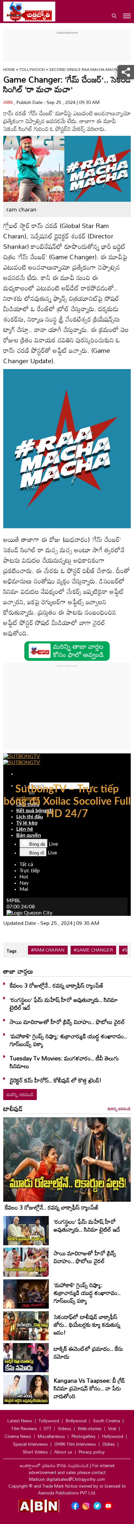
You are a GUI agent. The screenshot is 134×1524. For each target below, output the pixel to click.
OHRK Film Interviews (75, 1444)
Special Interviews (30, 1444)
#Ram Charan (47, 950)
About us (63, 1452)
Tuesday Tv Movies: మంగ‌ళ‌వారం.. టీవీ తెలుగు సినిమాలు (64, 1062)
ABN (8, 102)
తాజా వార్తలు (18, 971)
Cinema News (18, 1436)
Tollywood (32, 69)
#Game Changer (93, 950)
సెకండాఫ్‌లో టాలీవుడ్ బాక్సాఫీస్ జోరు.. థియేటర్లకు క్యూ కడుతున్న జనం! (87, 1324)
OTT (47, 1428)
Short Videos (35, 1452)
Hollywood (112, 1436)
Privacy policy (92, 1452)
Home (9, 69)
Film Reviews (24, 1428)
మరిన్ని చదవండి (20, 1094)
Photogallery (84, 1436)
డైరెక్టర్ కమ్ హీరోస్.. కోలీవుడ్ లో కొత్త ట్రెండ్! (55, 1080)
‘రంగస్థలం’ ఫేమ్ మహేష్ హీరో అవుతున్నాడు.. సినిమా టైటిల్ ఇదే (64, 1003)
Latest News (19, 1420)
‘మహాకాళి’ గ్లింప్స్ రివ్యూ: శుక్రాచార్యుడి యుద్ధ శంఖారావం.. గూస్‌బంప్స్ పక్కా (68, 1040)
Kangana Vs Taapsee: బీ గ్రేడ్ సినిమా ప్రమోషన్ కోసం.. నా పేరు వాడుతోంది (89, 1388)
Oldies (108, 1444)
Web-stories (89, 1428)
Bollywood (76, 1420)
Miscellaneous (51, 1436)
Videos (64, 1428)
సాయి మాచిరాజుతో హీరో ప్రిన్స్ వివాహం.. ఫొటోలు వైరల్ (67, 1022)
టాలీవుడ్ (13, 1108)
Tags (12, 950)
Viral (112, 1428)
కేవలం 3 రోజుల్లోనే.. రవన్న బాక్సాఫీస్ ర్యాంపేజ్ (57, 985)
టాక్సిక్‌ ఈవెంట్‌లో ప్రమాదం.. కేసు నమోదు (88, 1352)
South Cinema (106, 1420)
